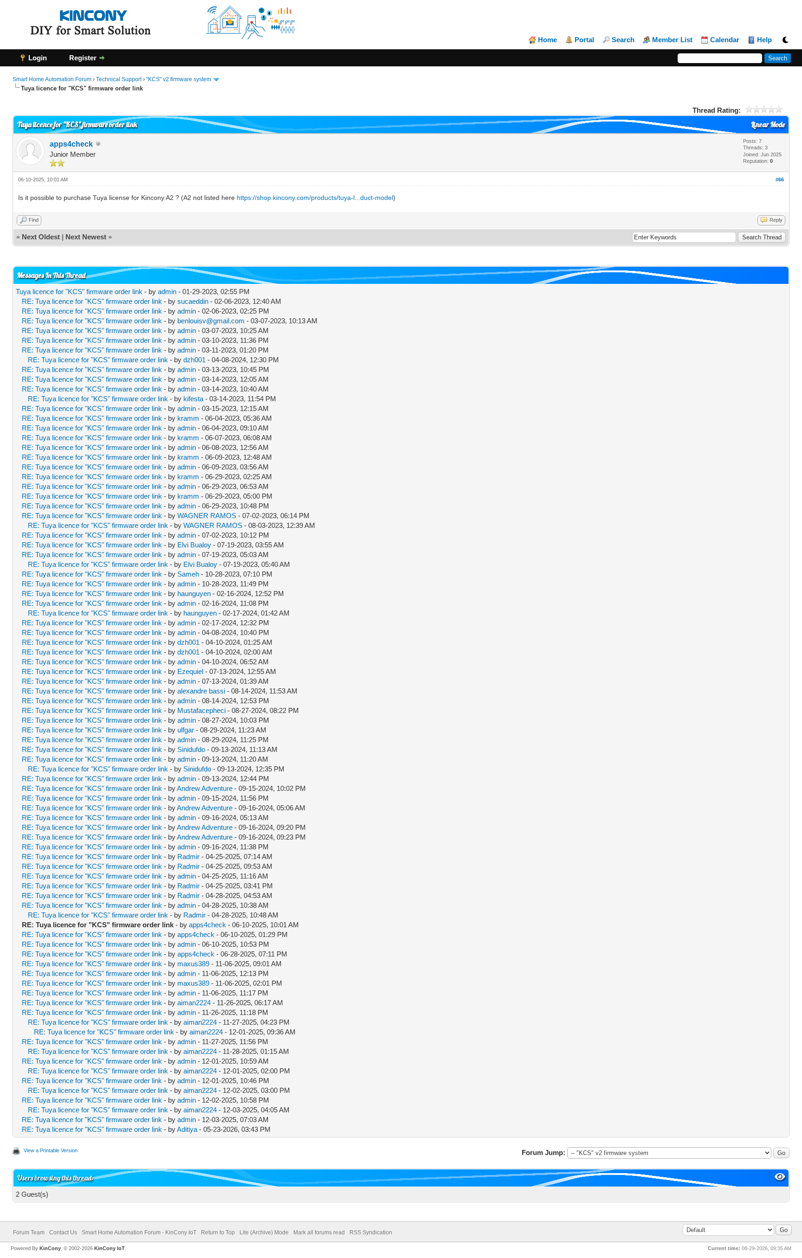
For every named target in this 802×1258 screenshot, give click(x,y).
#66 (780, 179)
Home (547, 40)
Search (623, 40)
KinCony (50, 1248)
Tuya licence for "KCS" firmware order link (79, 291)
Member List (672, 40)
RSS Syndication (370, 1232)
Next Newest (85, 237)
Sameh (188, 574)
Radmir (188, 856)
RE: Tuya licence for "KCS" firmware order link (92, 301)
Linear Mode (768, 124)
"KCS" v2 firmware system (178, 79)
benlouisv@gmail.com (211, 321)
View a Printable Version (51, 1150)
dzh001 (194, 360)
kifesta (193, 399)
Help (764, 40)
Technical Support (119, 79)
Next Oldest (41, 237)
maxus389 (193, 964)
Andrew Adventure (205, 788)
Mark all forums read (319, 1232)
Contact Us (63, 1232)
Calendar (724, 40)
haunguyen (194, 593)
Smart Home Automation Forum (52, 79)
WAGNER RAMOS (206, 516)
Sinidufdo (191, 749)
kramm (188, 418)
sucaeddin (192, 301)
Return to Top (218, 1232)
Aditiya (187, 1129)
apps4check (71, 144)
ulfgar (185, 730)
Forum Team (29, 1232)
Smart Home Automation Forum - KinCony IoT (139, 1232)
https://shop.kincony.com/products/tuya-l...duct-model (315, 197)
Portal (584, 40)
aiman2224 (194, 1003)
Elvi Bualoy (194, 545)
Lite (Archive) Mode (264, 1232)
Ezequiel (190, 671)
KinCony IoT (109, 1248)
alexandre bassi (201, 691)
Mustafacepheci (201, 710)
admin (167, 291)
